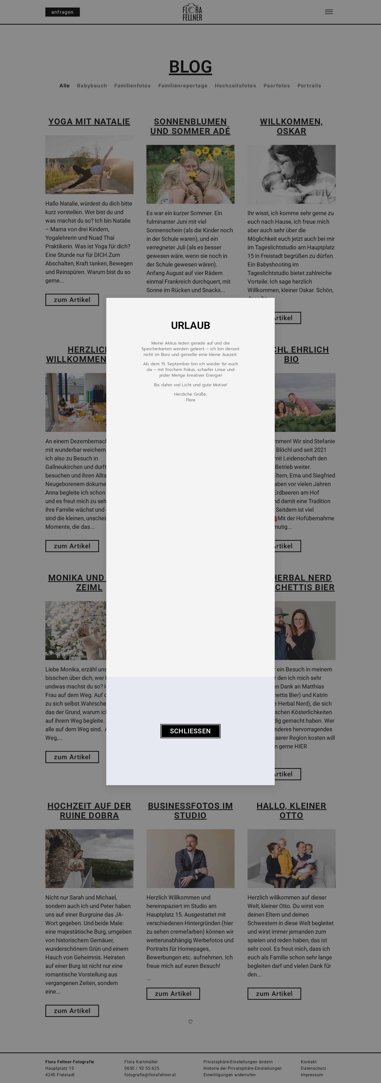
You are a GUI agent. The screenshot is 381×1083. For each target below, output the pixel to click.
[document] (190, 541)
